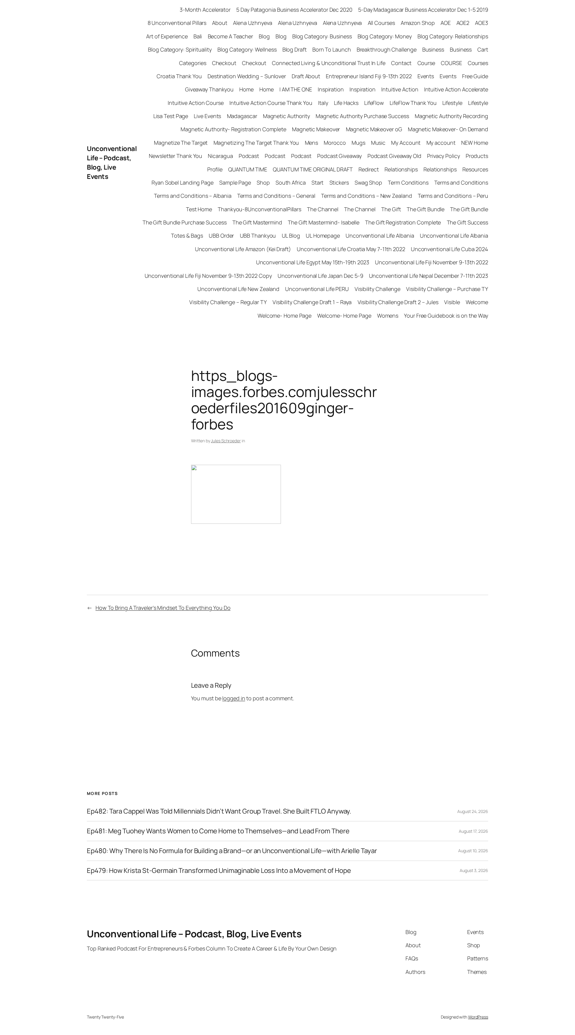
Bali (197, 36)
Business (433, 49)
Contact (401, 63)
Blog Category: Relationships (452, 36)
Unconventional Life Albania (380, 235)
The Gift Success (467, 222)
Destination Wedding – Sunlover (247, 76)
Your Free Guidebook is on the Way (446, 315)
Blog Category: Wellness (247, 49)
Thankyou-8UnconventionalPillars (259, 209)
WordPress (478, 1017)
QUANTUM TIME (247, 169)
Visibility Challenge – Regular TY (228, 302)
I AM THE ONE (295, 89)
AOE (446, 22)
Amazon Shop (418, 22)
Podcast (249, 155)
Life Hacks (346, 102)
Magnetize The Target (181, 142)
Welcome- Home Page (284, 315)
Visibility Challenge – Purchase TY (447, 288)
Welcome (477, 302)
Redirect (368, 169)
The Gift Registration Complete (403, 222)
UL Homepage (323, 235)
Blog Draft (294, 49)
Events (425, 76)
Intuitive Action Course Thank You (270, 102)
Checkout (224, 63)
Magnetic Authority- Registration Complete (233, 129)
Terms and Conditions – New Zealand (366, 195)
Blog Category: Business (322, 36)
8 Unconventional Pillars (177, 22)
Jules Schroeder (226, 440)
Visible (452, 302)
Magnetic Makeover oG (374, 129)
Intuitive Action (399, 89)
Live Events (207, 116)
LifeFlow (374, 102)
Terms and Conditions (461, 182)
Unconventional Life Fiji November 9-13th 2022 (431, 262)
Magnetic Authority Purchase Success (362, 116)
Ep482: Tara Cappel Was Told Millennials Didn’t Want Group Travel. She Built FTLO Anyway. (219, 811)
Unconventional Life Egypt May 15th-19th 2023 (313, 262)
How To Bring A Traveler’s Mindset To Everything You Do (163, 607)
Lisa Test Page (170, 116)
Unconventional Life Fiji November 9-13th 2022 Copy (208, 275)
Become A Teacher (230, 36)
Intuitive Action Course (196, 102)
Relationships (401, 169)
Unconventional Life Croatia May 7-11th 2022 (351, 249)
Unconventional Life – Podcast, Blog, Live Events (112, 162)
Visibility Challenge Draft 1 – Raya (312, 302)
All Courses (381, 22)
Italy (323, 102)
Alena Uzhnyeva (252, 22)
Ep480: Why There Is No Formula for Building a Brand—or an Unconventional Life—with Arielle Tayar (232, 851)
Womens (387, 315)
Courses (478, 63)
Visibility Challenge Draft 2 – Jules (398, 302)
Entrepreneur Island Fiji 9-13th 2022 (368, 76)
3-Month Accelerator (205, 9)
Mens (311, 142)
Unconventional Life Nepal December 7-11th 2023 (428, 275)
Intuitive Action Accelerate (456, 89)
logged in (233, 698)
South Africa (291, 182)
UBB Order (221, 235)
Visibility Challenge (377, 288)
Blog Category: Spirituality (179, 49)
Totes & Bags (187, 235)
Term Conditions (408, 182)
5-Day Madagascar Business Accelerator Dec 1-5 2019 (423, 9)
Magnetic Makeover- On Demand (448, 129)
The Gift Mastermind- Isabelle (323, 222)
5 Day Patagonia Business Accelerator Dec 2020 (294, 9)
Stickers (339, 182)
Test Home (199, 209)
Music (378, 142)
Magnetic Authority (286, 116)
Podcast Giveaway (339, 155)
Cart (482, 49)
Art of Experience (166, 36)
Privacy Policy (443, 155)
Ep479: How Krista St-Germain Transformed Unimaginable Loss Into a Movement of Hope (219, 870)
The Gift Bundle (426, 209)
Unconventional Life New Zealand (238, 288)
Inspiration (331, 89)
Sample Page (235, 182)
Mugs (358, 142)
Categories (192, 63)
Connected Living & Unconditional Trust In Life (328, 63)
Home (246, 89)
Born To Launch (331, 49)
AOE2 (463, 22)
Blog (264, 36)
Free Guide (475, 76)
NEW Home (474, 142)
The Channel (322, 209)
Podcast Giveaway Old (394, 155)
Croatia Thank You (179, 76)
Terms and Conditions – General (276, 195)
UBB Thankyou (258, 235)
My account (441, 142)
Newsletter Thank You (175, 155)
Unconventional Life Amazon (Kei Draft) (243, 249)
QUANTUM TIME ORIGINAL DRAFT (312, 169)
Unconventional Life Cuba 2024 (449, 249)
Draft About (306, 76)
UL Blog (291, 235)
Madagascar (242, 116)
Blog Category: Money (385, 36)
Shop (263, 182)
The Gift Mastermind (257, 222)
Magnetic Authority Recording (451, 116)
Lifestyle (452, 102)
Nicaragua (220, 155)
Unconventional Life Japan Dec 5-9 (320, 275)
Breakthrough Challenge (387, 49)
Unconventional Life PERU (317, 288)
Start (317, 182)
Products (477, 155)
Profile (215, 169)
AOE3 (481, 22)
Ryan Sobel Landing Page (183, 182)
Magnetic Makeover (316, 129)
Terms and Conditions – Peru (453, 195)
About (219, 22)
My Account (405, 142)
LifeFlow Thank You (413, 102)
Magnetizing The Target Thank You (256, 142)
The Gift (391, 209)
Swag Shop (368, 182)
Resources (475, 169)
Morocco (335, 142)
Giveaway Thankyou (209, 89)
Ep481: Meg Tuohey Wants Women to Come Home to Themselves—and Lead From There (218, 831)
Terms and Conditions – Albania (192, 195)
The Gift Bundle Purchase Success (185, 222)
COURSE (451, 63)
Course (426, 63)
